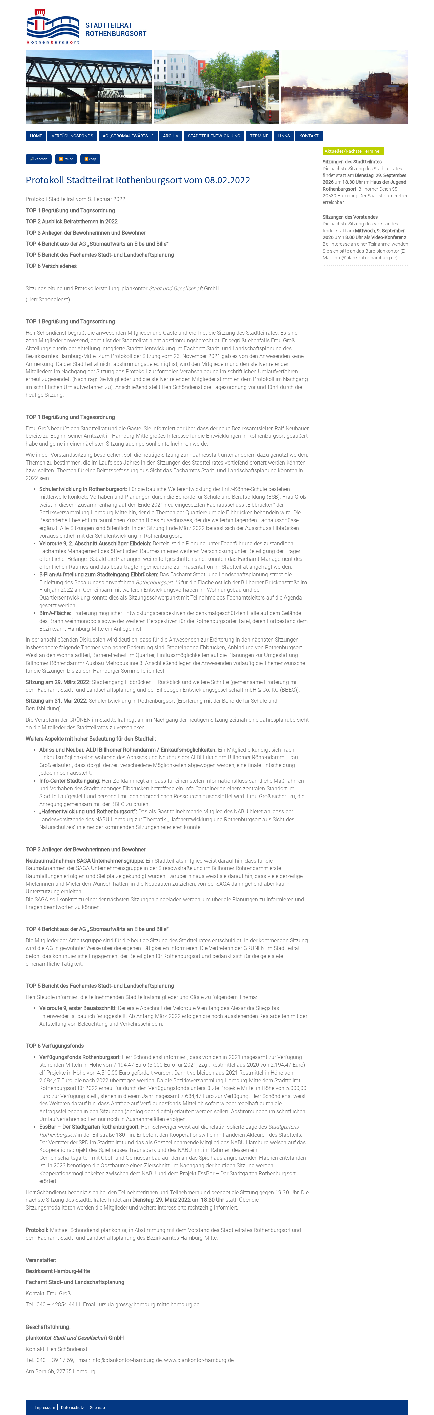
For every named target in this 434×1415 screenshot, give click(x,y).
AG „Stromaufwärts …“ (128, 135)
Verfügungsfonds (72, 135)
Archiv (170, 135)
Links (284, 135)
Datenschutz (72, 1407)
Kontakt (309, 135)
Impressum (45, 1407)
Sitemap (97, 1407)
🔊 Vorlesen (38, 159)
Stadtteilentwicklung (214, 135)
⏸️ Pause (66, 159)
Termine (259, 135)
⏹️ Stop (90, 159)
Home (36, 135)
